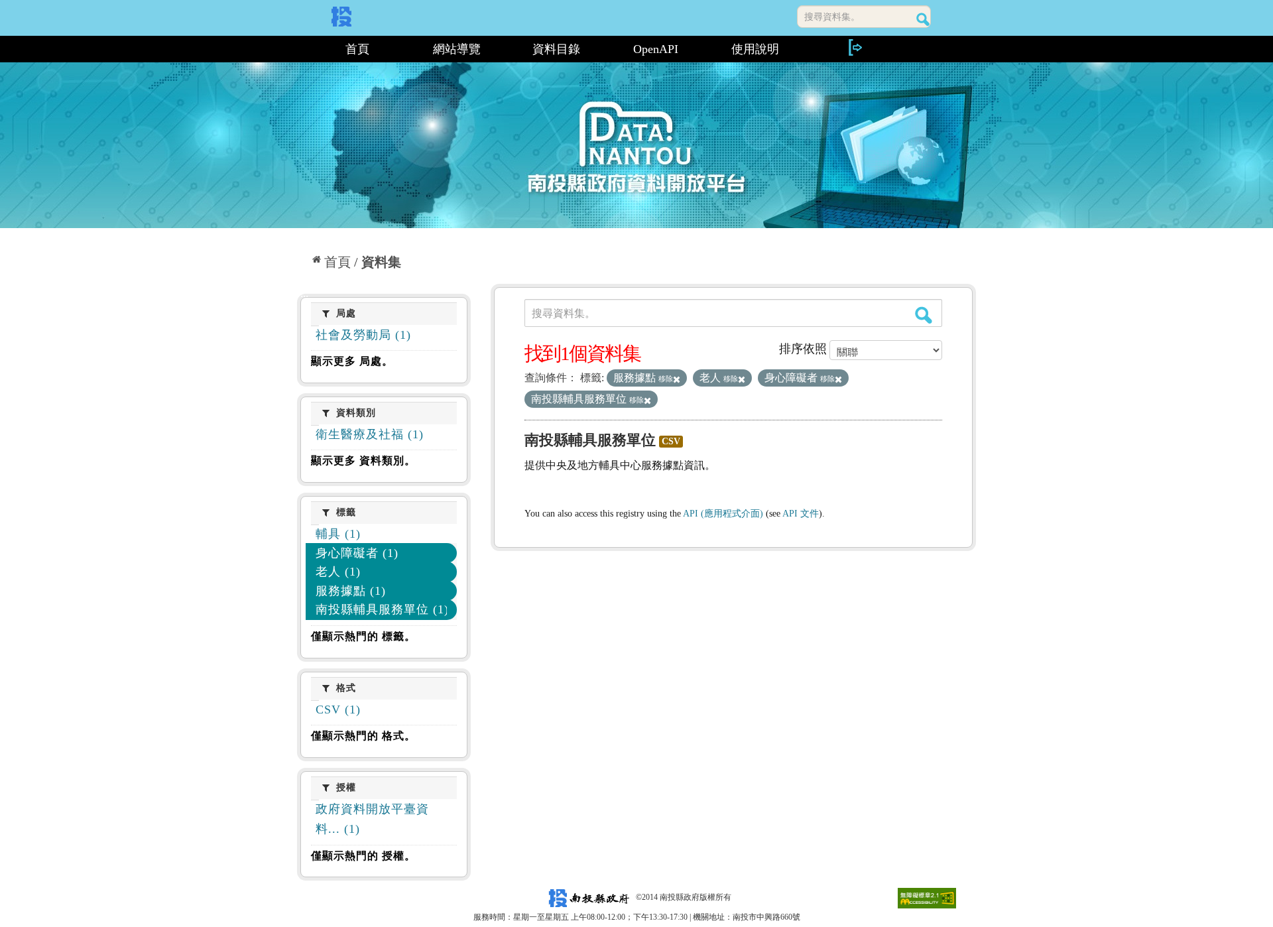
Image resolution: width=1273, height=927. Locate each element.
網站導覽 (457, 49)
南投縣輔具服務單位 (590, 440)
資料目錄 (556, 49)
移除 (665, 379)
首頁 (357, 49)
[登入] (854, 47)
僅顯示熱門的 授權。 (363, 855)
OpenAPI (655, 49)
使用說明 (755, 49)
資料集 (381, 262)
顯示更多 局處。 (352, 361)
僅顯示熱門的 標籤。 (363, 636)
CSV (671, 441)
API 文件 (800, 514)
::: (303, 49)
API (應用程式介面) (723, 514)
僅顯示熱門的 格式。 (363, 735)
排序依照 (803, 348)
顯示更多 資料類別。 (363, 460)
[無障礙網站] (927, 897)
